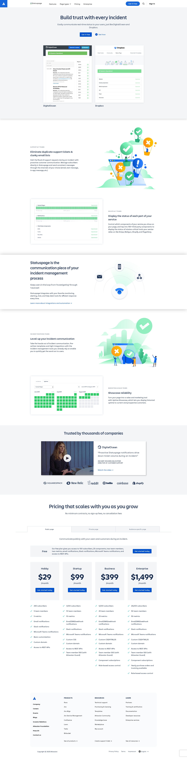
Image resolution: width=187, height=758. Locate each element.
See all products (70, 741)
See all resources (132, 741)
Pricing (77, 4)
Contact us (37, 735)
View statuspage (67, 72)
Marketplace (99, 724)
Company (36, 704)
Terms (123, 751)
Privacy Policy (114, 751)
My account (99, 729)
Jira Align (67, 711)
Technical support (101, 702)
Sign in (152, 3)
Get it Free (132, 3)
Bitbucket (67, 733)
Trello (66, 729)
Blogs (35, 717)
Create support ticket (102, 741)
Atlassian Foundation (41, 726)
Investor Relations (39, 722)
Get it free (86, 34)
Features (52, 4)
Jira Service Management (73, 716)
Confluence (68, 720)
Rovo (65, 702)
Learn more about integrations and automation (50, 303)
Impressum (132, 751)
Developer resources (133, 716)
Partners (129, 702)
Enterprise (88, 4)
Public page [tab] (49, 529)
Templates (98, 711)
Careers (36, 709)
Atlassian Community (102, 716)
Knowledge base (101, 720)
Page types (64, 4)
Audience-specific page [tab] (137, 529)
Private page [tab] (93, 529)
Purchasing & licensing (103, 707)
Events (35, 713)
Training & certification (134, 707)
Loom (66, 724)
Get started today (142, 551)
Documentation (131, 711)
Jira (65, 707)
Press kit (36, 731)
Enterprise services (132, 720)
